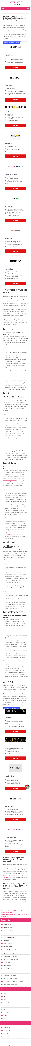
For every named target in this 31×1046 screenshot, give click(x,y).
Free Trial (15, 100)
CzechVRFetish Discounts (9, 480)
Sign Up (15, 67)
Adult (5, 993)
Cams (5, 999)
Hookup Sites (7, 1003)
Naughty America (11, 174)
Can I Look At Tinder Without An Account (14, 981)
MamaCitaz (9, 269)
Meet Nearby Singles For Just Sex (12, 934)
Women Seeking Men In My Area (11, 959)
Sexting (5, 1015)
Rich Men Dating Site (9, 946)
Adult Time (9, 55)
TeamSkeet (9, 206)
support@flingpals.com (10, 534)
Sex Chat (6, 1009)
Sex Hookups (7, 1012)
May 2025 (6, 1033)
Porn (5, 1006)
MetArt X (8, 717)
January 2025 (7, 1037)
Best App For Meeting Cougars (11, 931)
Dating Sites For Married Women (12, 956)
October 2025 (7, 1027)
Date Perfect (16, 2)
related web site (7, 877)
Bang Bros (8, 143)
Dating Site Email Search (10, 975)
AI (4, 996)
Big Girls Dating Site (9, 937)
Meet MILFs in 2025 (8, 969)
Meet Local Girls (8, 943)
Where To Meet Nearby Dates (11, 950)
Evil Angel (8, 238)
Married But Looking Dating (10, 984)
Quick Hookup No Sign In (10, 953)
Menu (3, 8)
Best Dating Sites (8, 940)
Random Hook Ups (8, 965)
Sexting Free (7, 962)
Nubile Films (9, 776)
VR (4, 1018)
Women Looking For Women (11, 978)
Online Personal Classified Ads (11, 972)
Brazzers (8, 111)
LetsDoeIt (8, 85)
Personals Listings (8, 927)
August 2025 (7, 1030)
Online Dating (7, 924)
